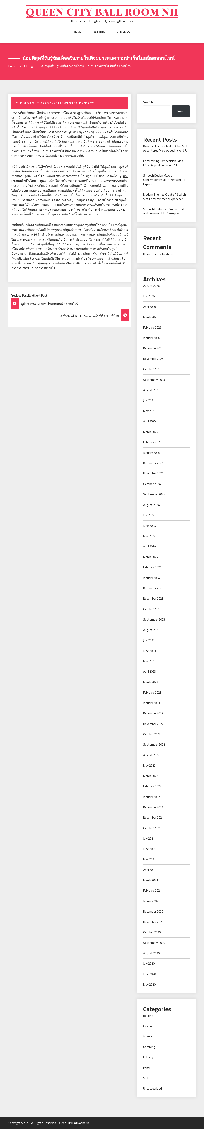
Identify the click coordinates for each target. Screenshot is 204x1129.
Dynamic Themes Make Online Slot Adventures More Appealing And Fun (166, 148)
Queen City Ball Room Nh (102, 11)
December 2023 (153, 588)
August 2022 (151, 755)
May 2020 (149, 984)
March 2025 (150, 432)
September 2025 (154, 379)
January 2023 (151, 703)
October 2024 (152, 484)
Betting (99, 32)
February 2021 (152, 890)
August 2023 (151, 630)
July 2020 (149, 963)
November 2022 (153, 724)
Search (148, 102)
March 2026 (150, 317)
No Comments (86, 103)
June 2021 (149, 849)
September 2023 (154, 619)
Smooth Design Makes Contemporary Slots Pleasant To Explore (164, 179)
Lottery (148, 1057)
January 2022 (151, 797)
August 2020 (151, 953)
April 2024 (149, 546)
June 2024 (149, 525)
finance (148, 1036)
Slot (146, 1078)
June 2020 (149, 974)
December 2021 (153, 807)
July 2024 (149, 515)
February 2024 (152, 567)
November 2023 (153, 598)
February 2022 (152, 786)
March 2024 (150, 557)
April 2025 (149, 421)
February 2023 (152, 692)
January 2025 (151, 452)
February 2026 (152, 327)
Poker (146, 1068)
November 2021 (153, 817)
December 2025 (153, 348)
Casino (147, 1026)
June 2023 (149, 651)
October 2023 (152, 609)
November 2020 (153, 922)
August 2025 (151, 390)
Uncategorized (152, 1088)
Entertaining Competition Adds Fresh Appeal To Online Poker (163, 163)
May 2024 (149, 536)
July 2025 (149, 400)
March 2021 (150, 880)
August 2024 (151, 505)
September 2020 (154, 942)
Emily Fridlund (26, 103)
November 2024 (153, 473)
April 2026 (149, 306)
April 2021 (149, 869)
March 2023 (150, 682)
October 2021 (152, 828)
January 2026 (151, 338)
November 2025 (153, 359)
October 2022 (152, 734)
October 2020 (152, 932)
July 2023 (149, 640)
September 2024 (154, 494)
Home (77, 32)
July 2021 (149, 838)
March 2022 (150, 776)
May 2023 (149, 661)
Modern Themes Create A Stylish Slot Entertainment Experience (164, 196)
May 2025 (149, 411)
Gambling (123, 32)
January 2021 (151, 901)
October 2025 (152, 369)
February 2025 (152, 442)
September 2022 (154, 744)
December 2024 (153, 463)
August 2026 (151, 285)
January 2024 (151, 578)
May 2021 (149, 859)
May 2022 (149, 765)
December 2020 (153, 911)
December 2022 (153, 713)
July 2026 (149, 296)
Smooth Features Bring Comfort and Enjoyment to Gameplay (164, 211)
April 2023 (149, 671)
